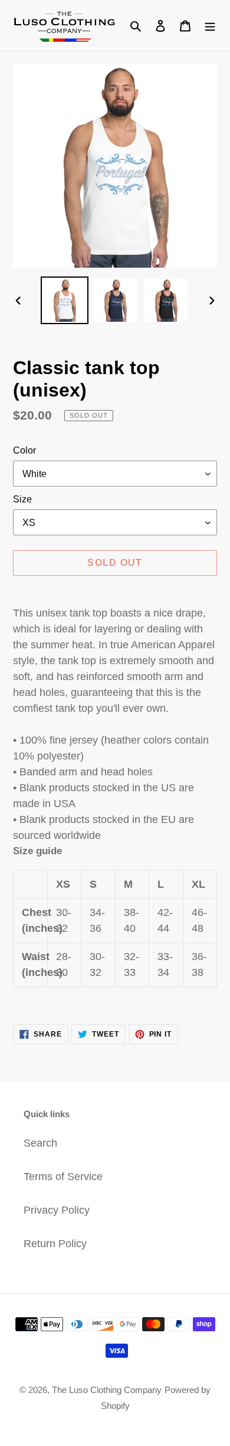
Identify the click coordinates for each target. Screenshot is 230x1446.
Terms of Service (63, 1176)
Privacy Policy (57, 1210)
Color (24, 450)
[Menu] (210, 25)
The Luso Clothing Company (107, 1390)
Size (22, 499)
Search (40, 1143)
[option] (65, 300)
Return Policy (55, 1244)
